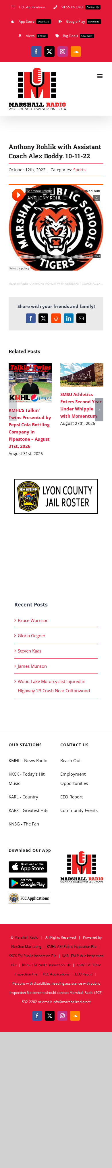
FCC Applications (56, 974)
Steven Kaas (29, 651)
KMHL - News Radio (28, 760)
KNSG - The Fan (24, 824)
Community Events (79, 810)
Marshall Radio (18, 283)
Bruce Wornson (33, 620)
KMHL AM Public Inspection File (71, 946)
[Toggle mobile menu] (100, 76)
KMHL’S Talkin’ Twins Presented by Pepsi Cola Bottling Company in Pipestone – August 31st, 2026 (22, 382)
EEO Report (71, 797)
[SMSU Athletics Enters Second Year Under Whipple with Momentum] (81, 375)
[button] (13, 409)
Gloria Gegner (31, 635)
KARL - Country (23, 797)
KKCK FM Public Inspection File (33, 955)
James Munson (32, 666)
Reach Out (70, 760)
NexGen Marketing (26, 946)
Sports (79, 169)
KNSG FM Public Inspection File (46, 964)
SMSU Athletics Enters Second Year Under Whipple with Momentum (73, 374)
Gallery (38, 382)
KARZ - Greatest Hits (28, 810)
